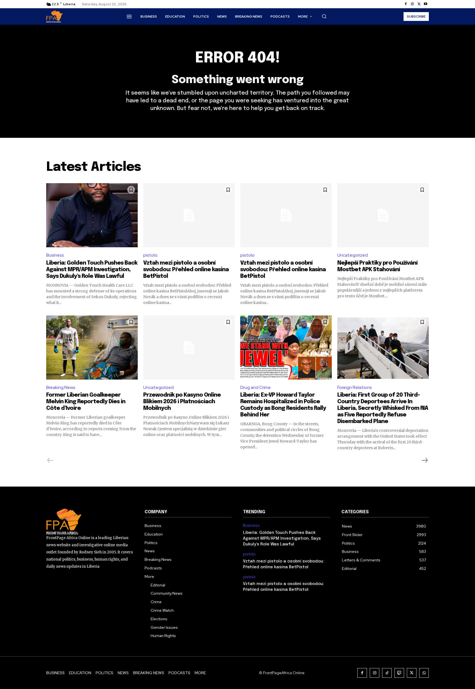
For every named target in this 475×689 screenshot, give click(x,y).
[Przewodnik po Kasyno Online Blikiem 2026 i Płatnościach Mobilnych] (189, 347)
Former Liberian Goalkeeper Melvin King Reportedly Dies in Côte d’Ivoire (85, 401)
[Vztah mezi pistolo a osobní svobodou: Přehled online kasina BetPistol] (189, 215)
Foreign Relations (354, 387)
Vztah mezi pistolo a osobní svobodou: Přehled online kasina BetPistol (186, 269)
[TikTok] (387, 673)
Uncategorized (352, 255)
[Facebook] (405, 4)
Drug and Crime (255, 387)
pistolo (150, 255)
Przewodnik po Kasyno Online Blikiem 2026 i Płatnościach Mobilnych (182, 401)
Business (55, 255)
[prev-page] (50, 460)
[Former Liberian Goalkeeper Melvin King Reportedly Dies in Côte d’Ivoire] (92, 347)
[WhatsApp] (424, 673)
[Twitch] (399, 673)
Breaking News (60, 387)
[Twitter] (419, 4)
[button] (324, 16)
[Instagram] (412, 4)
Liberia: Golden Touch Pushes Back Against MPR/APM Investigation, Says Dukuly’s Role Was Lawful (91, 269)
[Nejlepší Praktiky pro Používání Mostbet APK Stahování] (383, 215)
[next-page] (424, 460)
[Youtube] (425, 4)
